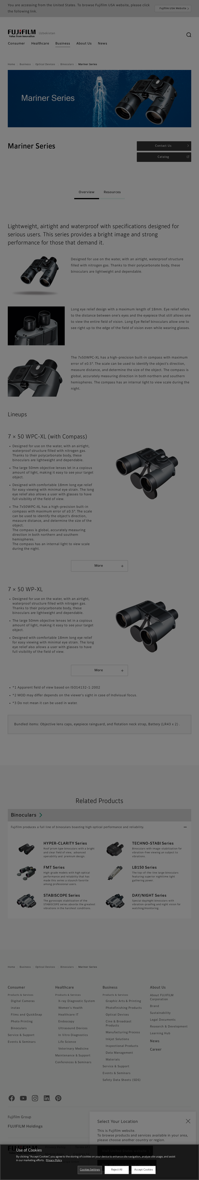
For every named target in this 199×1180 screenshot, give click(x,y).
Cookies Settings (90, 1170)
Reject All (116, 1170)
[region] (99, 1162)
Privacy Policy (54, 1160)
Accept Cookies (143, 1170)
